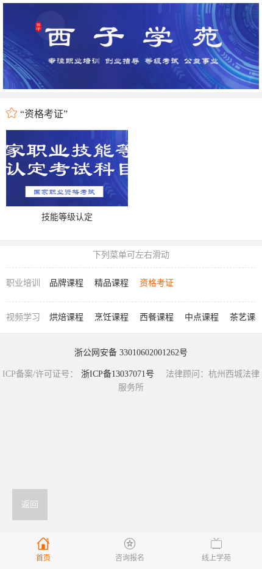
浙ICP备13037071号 (117, 374)
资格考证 (157, 283)
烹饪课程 (111, 317)
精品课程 (111, 283)
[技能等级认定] (67, 168)
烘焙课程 (66, 317)
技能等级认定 (67, 217)
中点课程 (202, 317)
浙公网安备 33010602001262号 (131, 352)
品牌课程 (66, 283)
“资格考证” (44, 114)
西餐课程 (157, 317)
